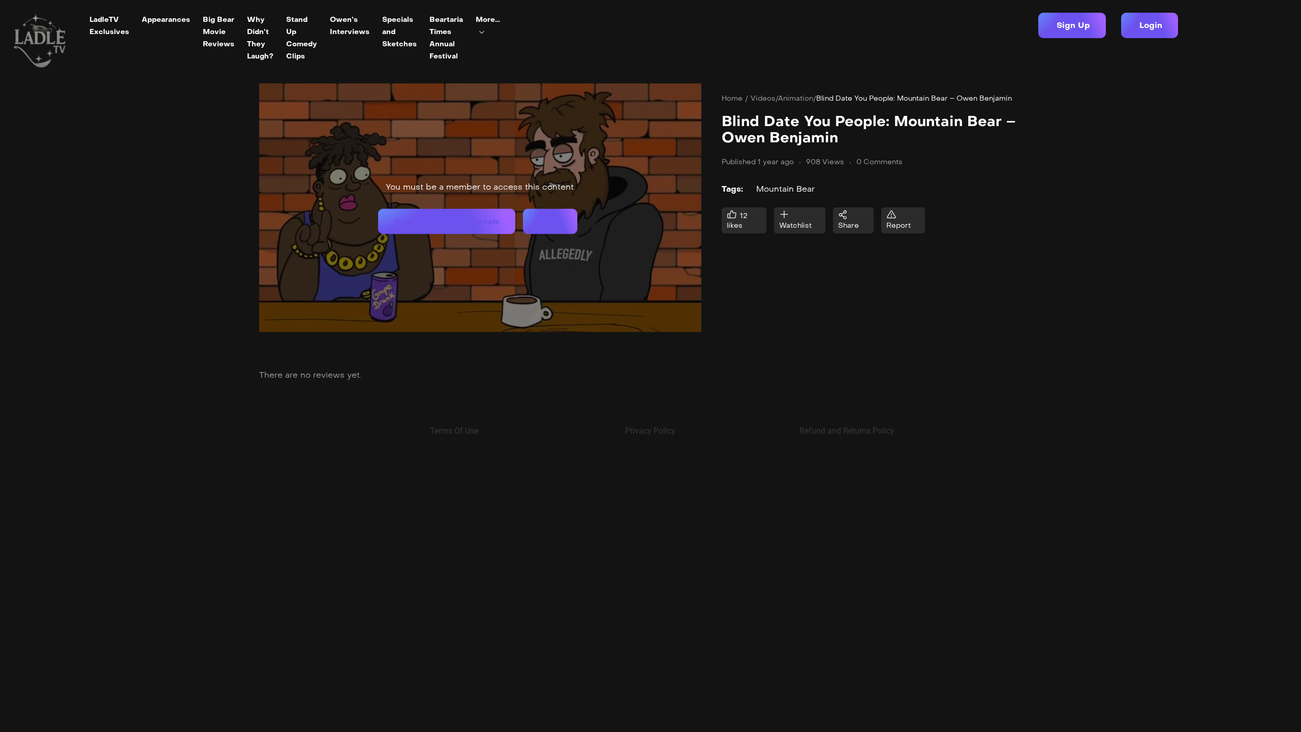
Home (732, 98)
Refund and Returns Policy (846, 431)
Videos (763, 98)
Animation (795, 98)
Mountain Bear (785, 189)
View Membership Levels (447, 221)
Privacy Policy (650, 431)
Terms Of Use (454, 431)
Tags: (732, 189)
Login (550, 221)
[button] (1072, 25)
